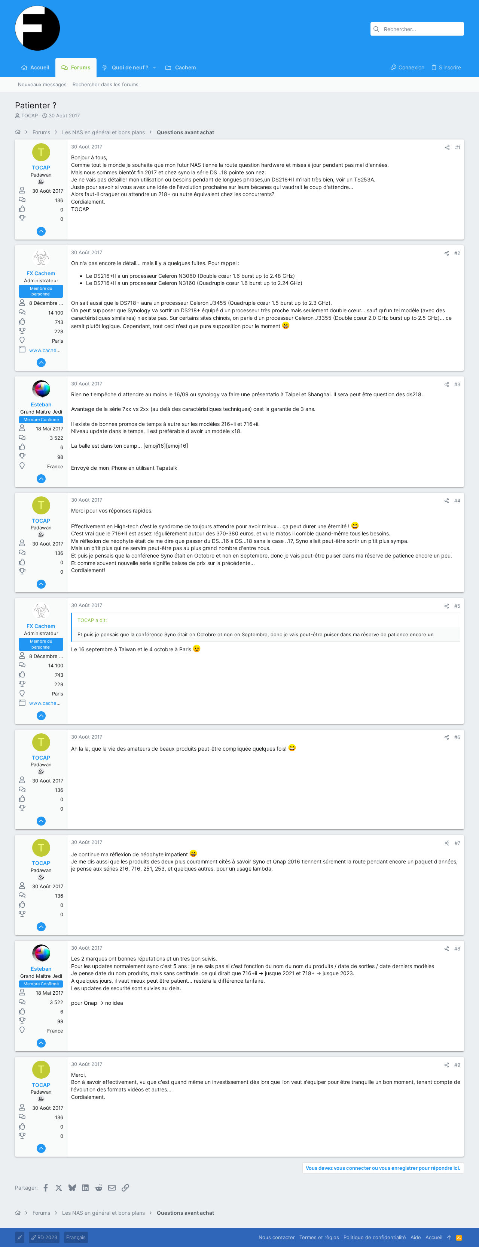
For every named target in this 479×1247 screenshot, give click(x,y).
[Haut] (449, 1237)
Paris (57, 341)
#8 (457, 949)
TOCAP (29, 115)
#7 (457, 843)
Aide (416, 1237)
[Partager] (447, 147)
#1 (457, 147)
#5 (457, 606)
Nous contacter (277, 1237)
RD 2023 (46, 1237)
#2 (457, 253)
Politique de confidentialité (375, 1237)
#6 (457, 737)
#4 (457, 501)
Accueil (433, 1237)
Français (76, 1237)
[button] (154, 67)
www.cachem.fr (47, 350)
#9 (457, 1065)
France (55, 466)
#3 (457, 384)
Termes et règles (319, 1237)
